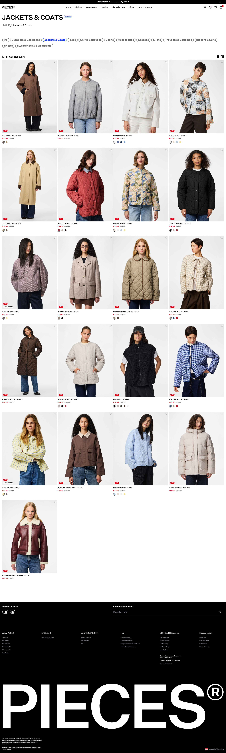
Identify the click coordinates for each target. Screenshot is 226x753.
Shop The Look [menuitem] (118, 7)
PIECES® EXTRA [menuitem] (145, 7)
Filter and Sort (15, 57)
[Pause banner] (220, 2)
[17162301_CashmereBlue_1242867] (177, 142)
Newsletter (5, 641)
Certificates (5, 653)
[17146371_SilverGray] (62, 230)
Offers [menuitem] (131, 7)
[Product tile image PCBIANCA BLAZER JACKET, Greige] (85, 272)
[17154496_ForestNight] (121, 406)
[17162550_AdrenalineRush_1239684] (177, 318)
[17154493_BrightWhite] (114, 142)
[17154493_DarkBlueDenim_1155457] (121, 142)
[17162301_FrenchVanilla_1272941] (180, 142)
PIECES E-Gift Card (48, 638)
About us (5, 638)
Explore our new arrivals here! (113, 2)
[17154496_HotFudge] (124, 406)
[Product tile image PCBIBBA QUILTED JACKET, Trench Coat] (196, 272)
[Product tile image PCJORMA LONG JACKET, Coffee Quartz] (29, 96)
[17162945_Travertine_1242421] (6, 142)
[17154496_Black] (114, 406)
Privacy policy (164, 638)
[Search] (204, 7)
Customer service (126, 638)
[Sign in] (210, 7)
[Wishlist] (215, 7)
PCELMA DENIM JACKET (122, 135)
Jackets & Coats (54, 39)
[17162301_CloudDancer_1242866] (170, 142)
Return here (203, 644)
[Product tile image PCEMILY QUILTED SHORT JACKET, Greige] (140, 272)
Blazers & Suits (206, 39)
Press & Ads (6, 644)
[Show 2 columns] (222, 56)
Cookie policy (164, 644)
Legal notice (163, 650)
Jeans (110, 39)
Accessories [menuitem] (91, 7)
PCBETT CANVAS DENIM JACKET (70, 487)
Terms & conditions (126, 641)
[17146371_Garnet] (59, 230)
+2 (127, 406)
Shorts (8, 45)
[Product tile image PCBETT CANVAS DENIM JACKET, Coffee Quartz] (85, 448)
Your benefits (85, 641)
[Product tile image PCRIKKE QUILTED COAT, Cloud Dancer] (196, 96)
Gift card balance (204, 647)
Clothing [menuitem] (78, 7)
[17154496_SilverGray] (118, 406)
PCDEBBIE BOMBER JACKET (68, 135)
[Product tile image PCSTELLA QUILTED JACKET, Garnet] (85, 184)
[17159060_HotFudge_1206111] (118, 318)
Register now (120, 612)
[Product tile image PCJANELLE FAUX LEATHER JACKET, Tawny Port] (29, 536)
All (6, 39)
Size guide (202, 638)
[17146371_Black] (65, 230)
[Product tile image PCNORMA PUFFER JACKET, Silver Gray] (196, 448)
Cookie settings (164, 647)
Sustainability (6, 647)
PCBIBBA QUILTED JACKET (179, 311)
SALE (6, 25)
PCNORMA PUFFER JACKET (179, 487)
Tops (72, 39)
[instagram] (12, 612)
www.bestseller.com (166, 664)
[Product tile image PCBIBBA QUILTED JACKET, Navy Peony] (196, 360)
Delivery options (204, 641)
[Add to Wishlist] (55, 62)
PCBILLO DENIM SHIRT (10, 311)
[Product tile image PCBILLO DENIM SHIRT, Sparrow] (29, 272)
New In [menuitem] (68, 7)
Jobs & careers (164, 641)
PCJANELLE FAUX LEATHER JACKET (16, 575)
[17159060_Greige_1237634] (114, 318)
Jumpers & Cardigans (26, 39)
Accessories (126, 39)
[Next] (54, 96)
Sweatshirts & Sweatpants (34, 45)
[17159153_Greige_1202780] (59, 318)
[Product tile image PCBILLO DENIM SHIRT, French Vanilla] (29, 448)
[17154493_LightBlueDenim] (124, 142)
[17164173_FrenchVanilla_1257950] (6, 318)
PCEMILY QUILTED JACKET (12, 399)
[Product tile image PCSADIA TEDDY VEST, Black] (140, 360)
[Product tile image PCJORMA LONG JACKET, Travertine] (29, 184)
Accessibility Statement (128, 647)
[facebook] (5, 612)
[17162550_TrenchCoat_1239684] (170, 318)
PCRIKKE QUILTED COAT (178, 135)
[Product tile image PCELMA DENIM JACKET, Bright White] (140, 96)
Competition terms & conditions (130, 644)
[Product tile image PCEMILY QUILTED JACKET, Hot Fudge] (29, 360)
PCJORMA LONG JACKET (11, 135)
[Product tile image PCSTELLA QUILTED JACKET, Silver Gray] (85, 360)
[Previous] (4, 96)
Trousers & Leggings (178, 39)
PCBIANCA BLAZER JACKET (68, 311)
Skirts (157, 39)
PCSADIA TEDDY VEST (121, 399)
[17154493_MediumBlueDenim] (118, 142)
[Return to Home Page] (8, 7)
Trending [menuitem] (104, 7)
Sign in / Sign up (86, 638)
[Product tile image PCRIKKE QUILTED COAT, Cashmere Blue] (140, 448)
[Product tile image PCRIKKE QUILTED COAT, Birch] (140, 184)
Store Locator (6, 650)
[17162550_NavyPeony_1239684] (173, 318)
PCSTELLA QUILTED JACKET (68, 224)
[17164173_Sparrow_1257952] (3, 318)
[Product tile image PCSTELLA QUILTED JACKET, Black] (196, 184)
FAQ (82, 644)
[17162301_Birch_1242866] (173, 142)
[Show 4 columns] (218, 56)
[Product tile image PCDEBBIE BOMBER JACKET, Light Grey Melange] (85, 96)
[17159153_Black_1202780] (62, 318)
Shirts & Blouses (91, 39)
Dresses (143, 39)
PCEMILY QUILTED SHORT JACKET (126, 311)
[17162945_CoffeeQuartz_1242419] (3, 142)
